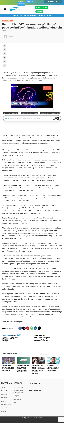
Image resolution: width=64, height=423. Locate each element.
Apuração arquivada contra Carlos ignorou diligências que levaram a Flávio (11, 338)
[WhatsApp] (4, 57)
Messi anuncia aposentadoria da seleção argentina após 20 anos (8, 368)
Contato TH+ (53, 1)
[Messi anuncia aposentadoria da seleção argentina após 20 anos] (8, 360)
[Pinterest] (4, 53)
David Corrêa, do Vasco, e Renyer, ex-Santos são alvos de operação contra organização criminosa (38, 369)
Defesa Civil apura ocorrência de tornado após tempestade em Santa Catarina (23, 369)
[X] (4, 49)
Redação (11, 36)
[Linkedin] (4, 61)
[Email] (4, 65)
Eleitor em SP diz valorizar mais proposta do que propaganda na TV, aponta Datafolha (42, 338)
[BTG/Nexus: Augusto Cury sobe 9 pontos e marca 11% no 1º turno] (53, 360)
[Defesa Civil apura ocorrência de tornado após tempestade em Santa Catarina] (23, 360)
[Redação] (5, 36)
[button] (63, 7)
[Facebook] (4, 46)
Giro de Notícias (7, 20)
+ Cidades (21, 1)
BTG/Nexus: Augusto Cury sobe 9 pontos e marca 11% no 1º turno (53, 368)
